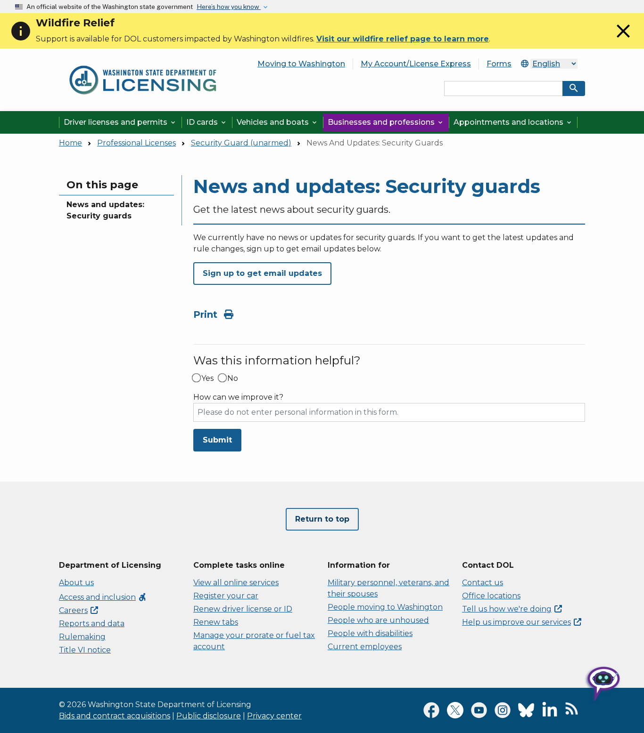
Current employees (365, 646)
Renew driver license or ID (242, 608)
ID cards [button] (206, 122)
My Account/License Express (416, 63)
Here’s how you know (229, 6)
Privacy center (274, 715)
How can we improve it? (238, 397)
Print (206, 314)
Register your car (225, 595)
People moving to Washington (385, 607)
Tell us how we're (507, 608)
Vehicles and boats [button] (277, 122)
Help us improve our (516, 622)
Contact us (482, 582)
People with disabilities (370, 633)
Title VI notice (85, 649)
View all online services (236, 582)
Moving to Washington (301, 63)
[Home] (143, 61)
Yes (207, 378)
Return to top (322, 519)
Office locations (491, 595)
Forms (499, 63)
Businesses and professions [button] (386, 122)
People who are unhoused (378, 620)
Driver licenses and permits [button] (120, 122)
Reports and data (91, 623)
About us (76, 582)
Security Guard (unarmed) (241, 142)
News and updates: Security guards (105, 210)
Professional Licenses (136, 142)
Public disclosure (208, 715)
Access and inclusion (103, 597)
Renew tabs (215, 622)
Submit (217, 439)
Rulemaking (82, 636)
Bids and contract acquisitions (114, 715)
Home (70, 142)
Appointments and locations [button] (513, 122)
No (232, 378)
